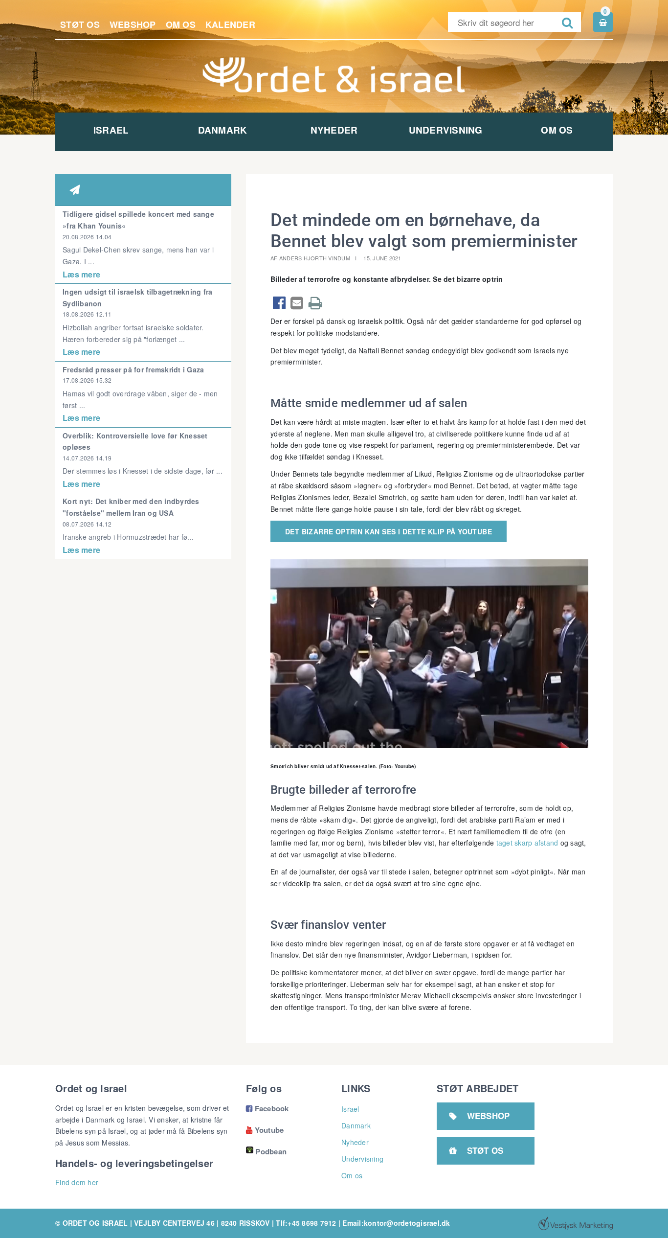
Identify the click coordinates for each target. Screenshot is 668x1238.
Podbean (271, 1151)
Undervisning (446, 130)
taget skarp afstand (527, 843)
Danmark (222, 130)
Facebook (267, 1108)
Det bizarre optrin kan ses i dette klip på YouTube (388, 531)
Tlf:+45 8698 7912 (306, 1223)
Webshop (133, 24)
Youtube (265, 1129)
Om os (181, 24)
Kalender (230, 24)
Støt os (80, 24)
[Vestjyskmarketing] (575, 1223)
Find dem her (76, 1182)
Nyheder (334, 130)
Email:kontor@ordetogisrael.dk (396, 1223)
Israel (111, 130)
